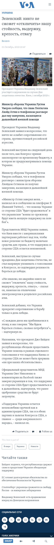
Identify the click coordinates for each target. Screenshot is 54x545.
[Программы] (21, 541)
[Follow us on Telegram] (5, 527)
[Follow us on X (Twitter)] (11, 520)
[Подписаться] (46, 520)
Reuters (6, 41)
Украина (7, 13)
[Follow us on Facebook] (5, 520)
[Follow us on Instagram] (25, 520)
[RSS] (32, 520)
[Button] (37, 54)
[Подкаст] (39, 520)
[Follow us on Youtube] (18, 520)
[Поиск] (46, 541)
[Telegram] (33, 541)
